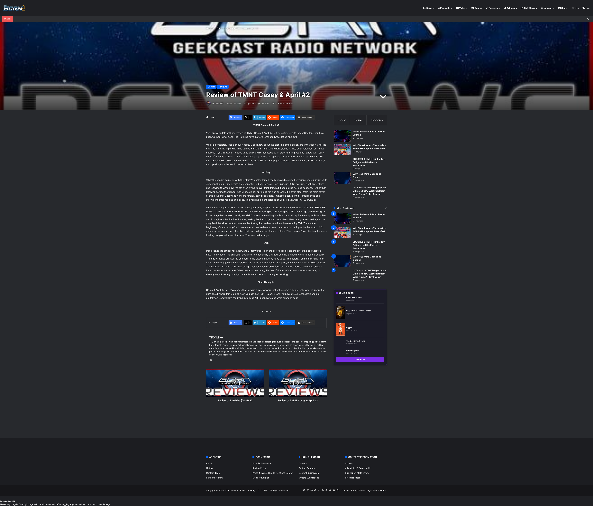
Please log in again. (9, 504)
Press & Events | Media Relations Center (272, 473)
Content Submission (309, 473)
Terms (362, 490)
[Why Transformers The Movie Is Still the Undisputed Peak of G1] (342, 149)
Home (211, 28)
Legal (369, 490)
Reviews (493, 8)
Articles (510, 8)
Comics (220, 28)
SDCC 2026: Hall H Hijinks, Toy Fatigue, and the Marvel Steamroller (369, 162)
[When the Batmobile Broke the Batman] (342, 136)
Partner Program (214, 477)
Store (564, 8)
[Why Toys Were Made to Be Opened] (342, 178)
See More (360, 359)
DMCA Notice (379, 490)
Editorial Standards (261, 463)
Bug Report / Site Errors (357, 473)
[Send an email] (222, 103)
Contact (349, 463)
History (209, 468)
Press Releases (352, 477)
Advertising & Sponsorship (358, 468)
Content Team (213, 473)
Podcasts (445, 8)
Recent (342, 120)
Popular (358, 120)
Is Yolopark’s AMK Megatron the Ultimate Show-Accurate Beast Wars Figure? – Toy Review (369, 190)
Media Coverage (260, 477)
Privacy (354, 490)
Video (462, 8)
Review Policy (259, 468)
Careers (303, 463)
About (209, 463)
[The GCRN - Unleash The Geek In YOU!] (13, 8)
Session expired (7, 501)
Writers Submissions (309, 477)
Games (478, 8)
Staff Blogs (529, 8)
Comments (377, 120)
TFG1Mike (216, 103)
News (429, 8)
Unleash (547, 8)
